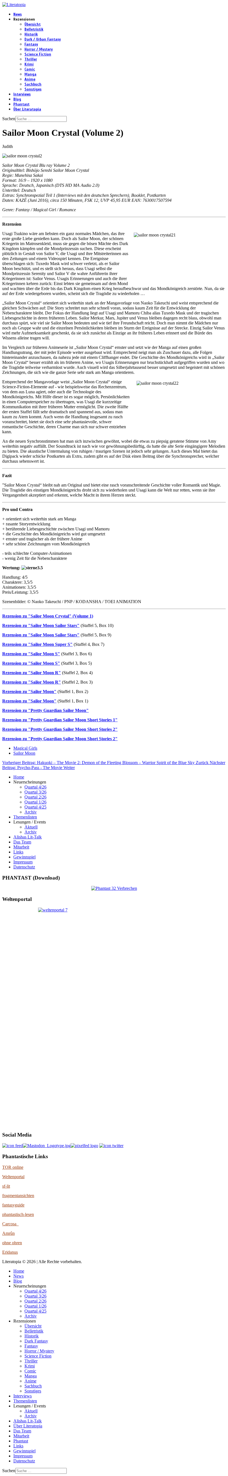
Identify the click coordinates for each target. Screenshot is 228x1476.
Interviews (22, 94)
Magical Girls (25, 748)
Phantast (21, 104)
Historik (31, 34)
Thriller (30, 59)
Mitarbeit (21, 847)
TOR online (12, 1167)
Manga (30, 74)
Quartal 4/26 (35, 787)
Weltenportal (13, 1176)
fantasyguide (13, 1205)
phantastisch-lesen (18, 1214)
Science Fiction (37, 54)
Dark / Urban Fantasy (42, 39)
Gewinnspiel (24, 857)
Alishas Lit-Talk (27, 837)
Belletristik (33, 29)
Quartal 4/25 (35, 807)
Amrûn (8, 1233)
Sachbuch (32, 84)
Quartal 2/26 (35, 797)
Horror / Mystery (38, 49)
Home (18, 777)
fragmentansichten (18, 1195)
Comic (29, 69)
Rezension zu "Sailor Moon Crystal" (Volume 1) (47, 616)
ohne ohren (12, 1242)
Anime (29, 79)
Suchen (8, 118)
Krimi (29, 64)
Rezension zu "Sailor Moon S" (31, 653)
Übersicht (32, 24)
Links (18, 852)
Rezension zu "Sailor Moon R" (31, 672)
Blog (17, 99)
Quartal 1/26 (35, 802)
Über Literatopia (27, 109)
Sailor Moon (24, 753)
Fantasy (31, 44)
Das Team (22, 842)
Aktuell (31, 827)
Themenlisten (25, 817)
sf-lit (6, 1186)
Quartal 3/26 (35, 792)
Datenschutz (24, 867)
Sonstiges (32, 89)
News (17, 14)
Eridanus (10, 1252)
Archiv (30, 812)
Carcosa (10, 1223)
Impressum (23, 862)
